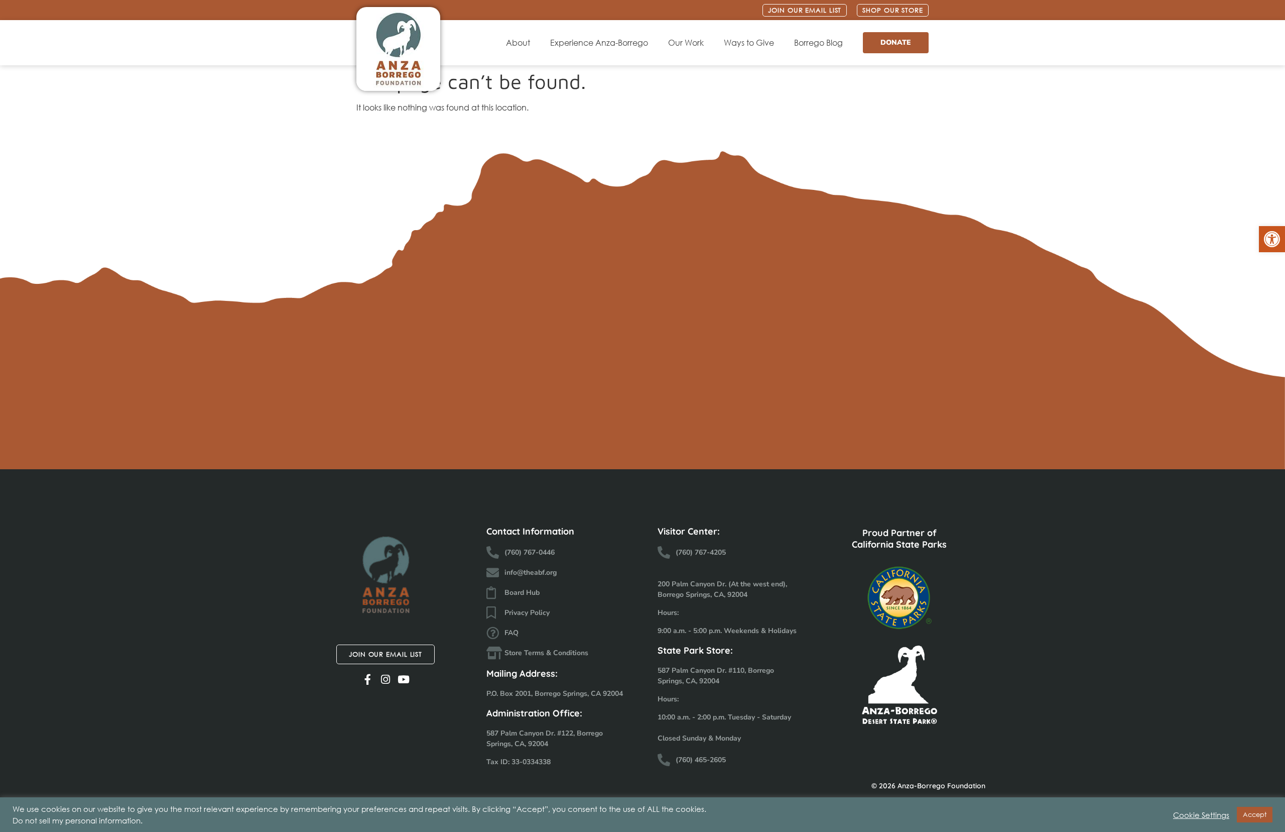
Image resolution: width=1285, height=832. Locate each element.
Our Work (686, 42)
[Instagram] (385, 679)
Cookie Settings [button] (1201, 814)
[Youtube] (404, 679)
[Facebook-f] (367, 679)
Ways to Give (749, 42)
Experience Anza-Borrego (599, 42)
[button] (1272, 239)
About (518, 42)
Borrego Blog (818, 42)
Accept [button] (1254, 814)
